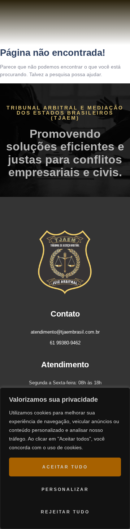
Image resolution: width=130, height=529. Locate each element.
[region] (65, 458)
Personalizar (65, 489)
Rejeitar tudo (65, 511)
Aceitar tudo (65, 467)
